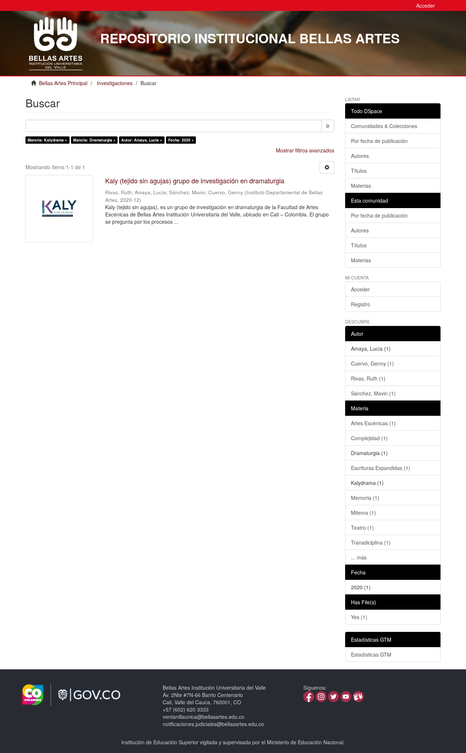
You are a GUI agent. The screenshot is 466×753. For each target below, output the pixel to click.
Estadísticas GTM (371, 654)
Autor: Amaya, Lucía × (141, 140)
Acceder (360, 289)
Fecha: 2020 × (181, 140)
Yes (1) (359, 617)
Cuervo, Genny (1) (372, 363)
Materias (361, 185)
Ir (327, 126)
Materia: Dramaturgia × (94, 140)
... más (359, 557)
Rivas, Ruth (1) (368, 378)
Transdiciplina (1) (371, 542)
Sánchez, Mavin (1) (373, 393)
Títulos (359, 170)
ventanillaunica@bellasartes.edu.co (203, 716)
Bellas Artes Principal (63, 83)
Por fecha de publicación (379, 140)
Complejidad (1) (369, 438)
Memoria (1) (365, 497)
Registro (360, 304)
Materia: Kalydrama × (47, 140)
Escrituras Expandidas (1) (380, 467)
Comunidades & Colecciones (384, 126)
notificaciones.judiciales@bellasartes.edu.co (213, 724)
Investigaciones (115, 83)
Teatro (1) (362, 527)
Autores (360, 155)
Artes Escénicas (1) (373, 423)
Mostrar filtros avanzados (305, 150)
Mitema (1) (363, 512)
